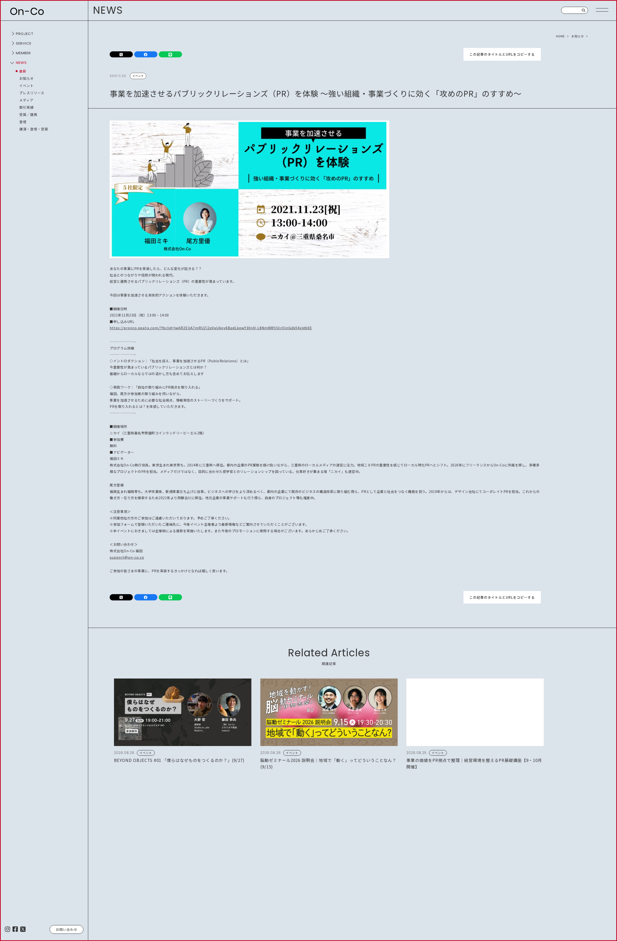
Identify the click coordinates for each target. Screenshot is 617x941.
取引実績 (26, 107)
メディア (26, 100)
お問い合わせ (66, 929)
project (25, 33)
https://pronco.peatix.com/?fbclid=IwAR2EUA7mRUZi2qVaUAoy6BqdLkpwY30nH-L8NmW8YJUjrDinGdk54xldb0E (211, 327)
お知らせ (26, 78)
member (23, 52)
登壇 (23, 121)
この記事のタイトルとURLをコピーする (502, 54)
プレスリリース (31, 92)
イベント (26, 85)
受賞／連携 (28, 114)
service (23, 43)
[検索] (583, 10)
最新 (23, 71)
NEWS (21, 62)
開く (12, 33)
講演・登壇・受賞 (33, 129)
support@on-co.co (127, 557)
